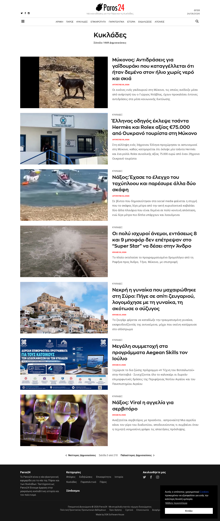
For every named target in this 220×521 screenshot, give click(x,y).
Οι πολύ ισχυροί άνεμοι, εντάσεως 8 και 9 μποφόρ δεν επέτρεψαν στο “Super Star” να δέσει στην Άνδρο (154, 240)
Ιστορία (131, 22)
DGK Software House (114, 514)
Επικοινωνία (142, 510)
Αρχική (59, 22)
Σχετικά (129, 510)
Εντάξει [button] (189, 511)
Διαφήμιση (157, 510)
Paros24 (103, 507)
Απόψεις (159, 22)
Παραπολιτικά (116, 22)
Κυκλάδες (82, 22)
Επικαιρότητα (98, 22)
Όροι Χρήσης (115, 510)
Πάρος (69, 22)
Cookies (204, 492)
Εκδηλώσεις (145, 22)
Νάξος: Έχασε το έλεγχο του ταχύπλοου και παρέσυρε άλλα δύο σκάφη (154, 183)
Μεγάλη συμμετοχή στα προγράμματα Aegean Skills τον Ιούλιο (150, 352)
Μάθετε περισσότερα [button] (176, 503)
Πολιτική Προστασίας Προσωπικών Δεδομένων (83, 510)
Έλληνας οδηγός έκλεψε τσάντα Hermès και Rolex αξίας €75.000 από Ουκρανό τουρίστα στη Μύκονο (154, 127)
